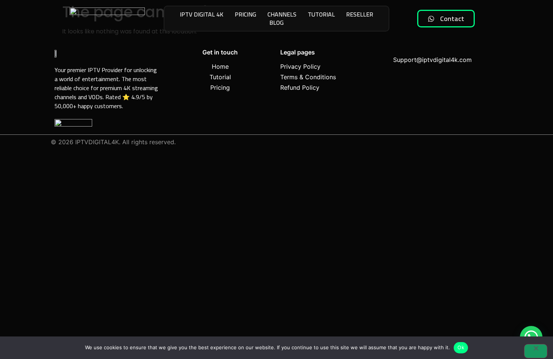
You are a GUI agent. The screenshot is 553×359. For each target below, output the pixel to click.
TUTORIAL (321, 14)
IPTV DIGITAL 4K (201, 14)
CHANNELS (281, 14)
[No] (535, 351)
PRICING (245, 14)
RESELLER (359, 14)
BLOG (276, 23)
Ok (460, 347)
